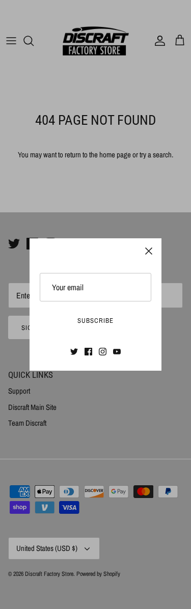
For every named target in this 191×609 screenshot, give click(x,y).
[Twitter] (74, 351)
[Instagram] (102, 351)
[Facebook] (88, 351)
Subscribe (95, 320)
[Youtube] (117, 351)
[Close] (149, 251)
